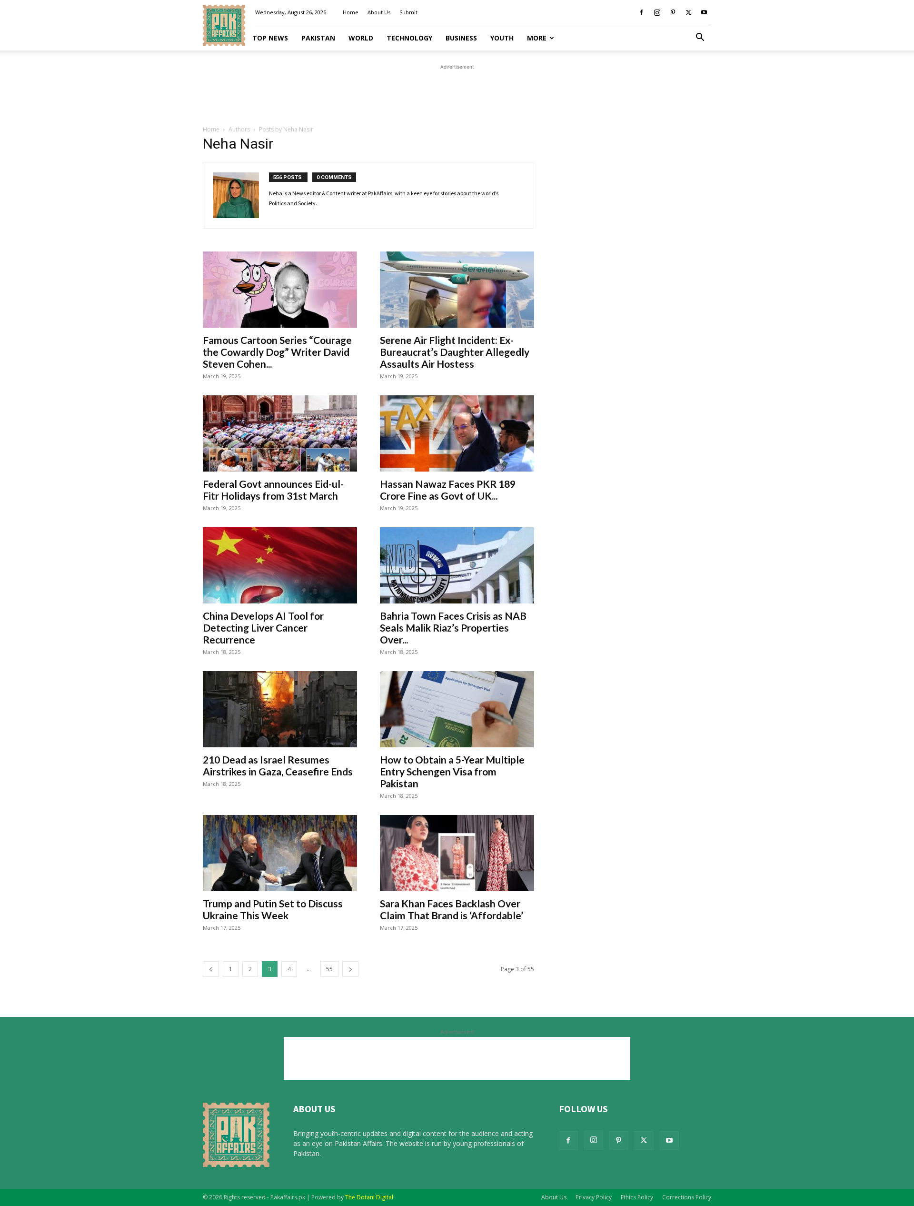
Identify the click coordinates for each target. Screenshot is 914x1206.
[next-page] (350, 969)
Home (350, 12)
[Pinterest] (673, 12)
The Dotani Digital (369, 1197)
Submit (408, 12)
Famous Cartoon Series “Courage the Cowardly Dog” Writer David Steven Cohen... (277, 352)
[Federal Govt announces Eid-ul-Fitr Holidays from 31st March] (280, 433)
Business (461, 37)
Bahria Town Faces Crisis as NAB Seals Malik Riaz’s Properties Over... (453, 627)
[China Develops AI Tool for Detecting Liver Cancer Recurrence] (280, 565)
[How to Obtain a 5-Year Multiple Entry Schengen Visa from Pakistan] (457, 709)
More (536, 37)
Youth (502, 37)
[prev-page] (211, 969)
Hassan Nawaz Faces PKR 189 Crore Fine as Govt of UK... (448, 490)
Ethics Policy (637, 1197)
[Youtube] (704, 12)
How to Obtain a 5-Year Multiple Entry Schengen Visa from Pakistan (452, 771)
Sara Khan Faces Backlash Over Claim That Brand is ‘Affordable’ (451, 909)
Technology (409, 37)
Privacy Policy (594, 1197)
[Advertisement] (457, 93)
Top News (270, 37)
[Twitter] (688, 12)
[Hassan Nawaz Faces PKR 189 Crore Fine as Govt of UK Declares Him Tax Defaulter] (457, 433)
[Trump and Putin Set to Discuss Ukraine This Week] (280, 853)
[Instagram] (657, 12)
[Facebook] (641, 12)
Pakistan (318, 37)
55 (329, 969)
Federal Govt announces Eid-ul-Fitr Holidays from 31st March (273, 490)
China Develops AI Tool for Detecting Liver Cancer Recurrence (263, 627)
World (360, 37)
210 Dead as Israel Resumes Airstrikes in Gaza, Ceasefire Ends (278, 765)
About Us (379, 12)
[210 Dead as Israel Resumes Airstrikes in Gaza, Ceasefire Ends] (280, 709)
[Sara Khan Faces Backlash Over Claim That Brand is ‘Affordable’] (457, 853)
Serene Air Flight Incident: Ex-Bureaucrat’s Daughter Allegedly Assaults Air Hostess (454, 352)
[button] (699, 38)
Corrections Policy (686, 1197)
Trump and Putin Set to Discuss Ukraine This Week (273, 909)
